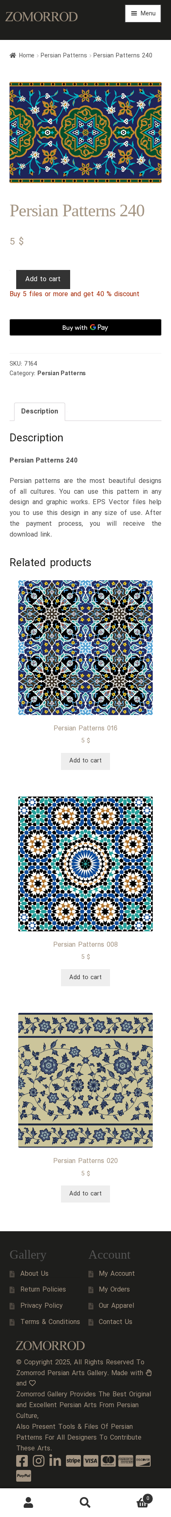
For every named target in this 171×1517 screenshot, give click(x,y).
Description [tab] (39, 411)
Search (85, 1503)
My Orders (114, 1289)
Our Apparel (116, 1306)
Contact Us (115, 1322)
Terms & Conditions (50, 1322)
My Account (117, 1273)
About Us (34, 1273)
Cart (131, 1495)
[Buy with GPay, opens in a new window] (86, 327)
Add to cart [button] (85, 761)
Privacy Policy (41, 1306)
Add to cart (43, 279)
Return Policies (43, 1289)
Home (26, 56)
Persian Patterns (64, 56)
